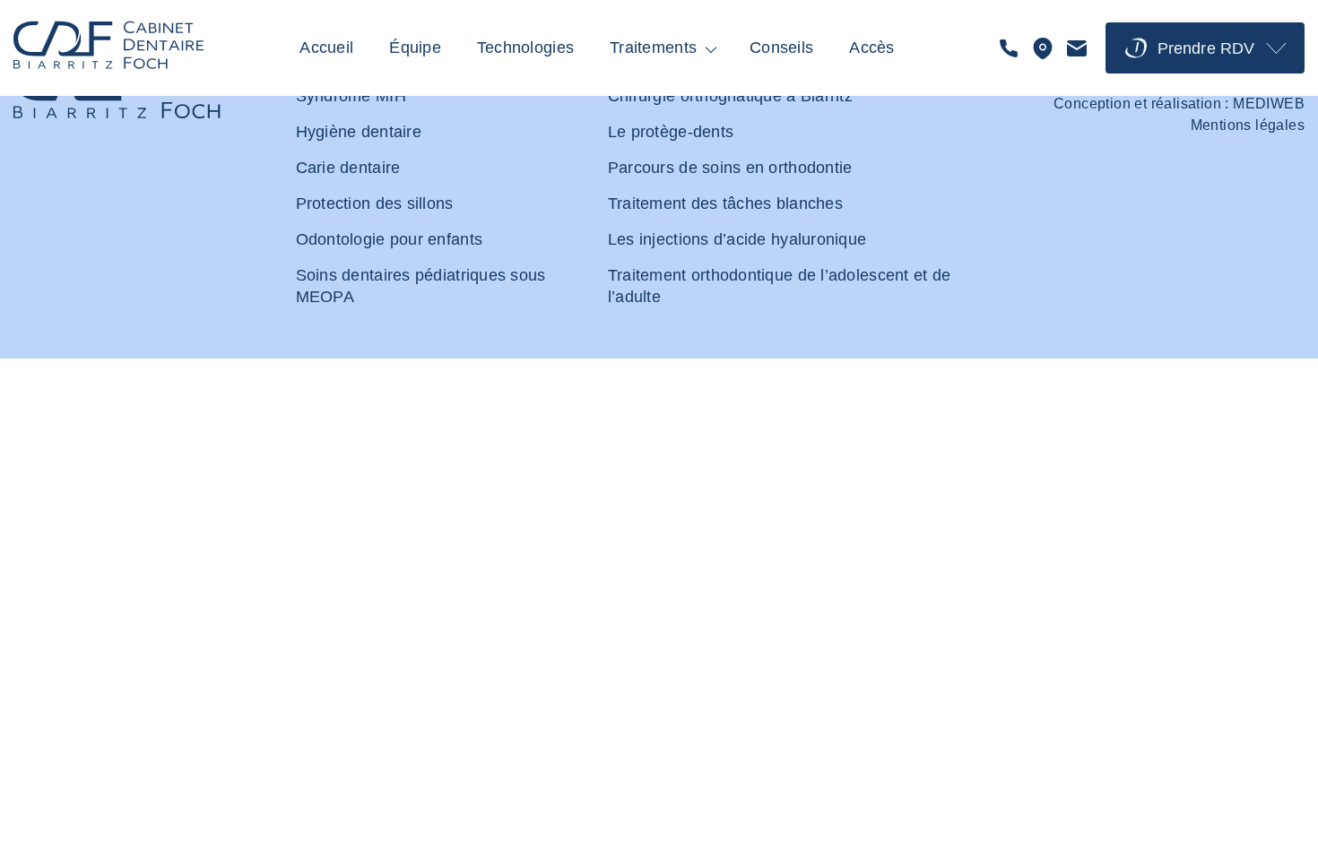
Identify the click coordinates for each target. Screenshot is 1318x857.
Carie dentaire (348, 168)
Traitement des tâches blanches (725, 203)
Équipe (415, 47)
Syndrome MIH (351, 96)
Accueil (326, 47)
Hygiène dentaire (358, 132)
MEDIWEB (1269, 103)
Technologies (525, 47)
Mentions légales (1248, 125)
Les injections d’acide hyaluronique (737, 239)
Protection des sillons (375, 203)
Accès (871, 47)
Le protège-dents (670, 132)
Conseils (781, 47)
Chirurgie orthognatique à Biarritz (730, 96)
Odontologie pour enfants (389, 239)
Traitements (653, 47)
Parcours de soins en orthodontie (730, 168)
